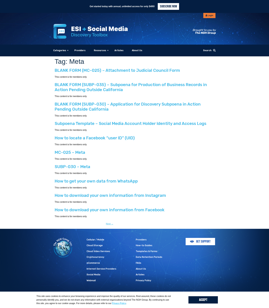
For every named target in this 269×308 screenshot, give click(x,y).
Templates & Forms (146, 251)
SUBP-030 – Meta (72, 166)
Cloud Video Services (98, 251)
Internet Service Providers (101, 268)
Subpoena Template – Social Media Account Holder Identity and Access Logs (130, 123)
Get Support (203, 241)
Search (207, 50)
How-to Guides (144, 245)
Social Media (93, 274)
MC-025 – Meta (70, 152)
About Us (137, 50)
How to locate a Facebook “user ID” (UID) (95, 137)
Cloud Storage (95, 245)
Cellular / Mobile (95, 239)
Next (109, 224)
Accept (203, 300)
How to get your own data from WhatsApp (96, 181)
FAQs (138, 263)
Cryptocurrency (95, 257)
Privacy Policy (143, 280)
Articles (118, 50)
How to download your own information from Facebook (109, 209)
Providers (79, 50)
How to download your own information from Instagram (110, 195)
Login (210, 15)
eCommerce (93, 263)
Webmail (91, 280)
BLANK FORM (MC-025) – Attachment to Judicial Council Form (117, 70)
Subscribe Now (168, 6)
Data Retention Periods (149, 257)
